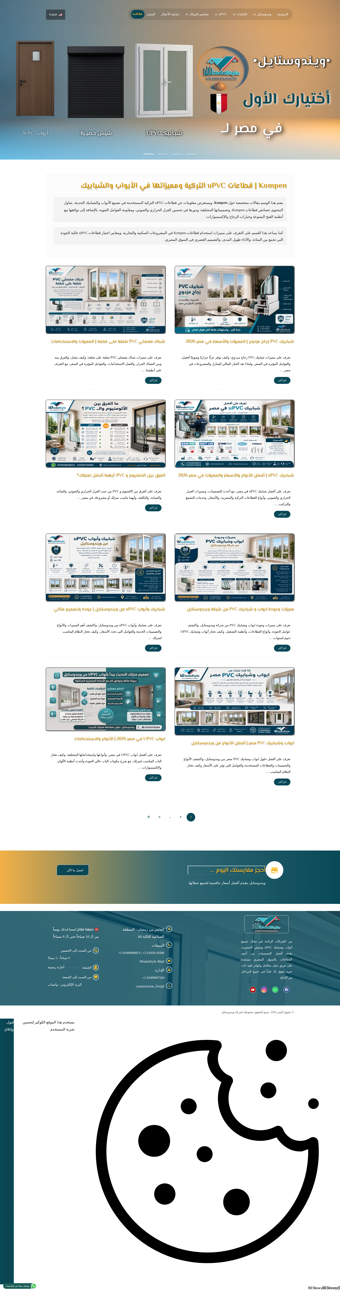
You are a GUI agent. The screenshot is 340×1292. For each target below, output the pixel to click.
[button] (73, 870)
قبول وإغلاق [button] (9, 1025)
